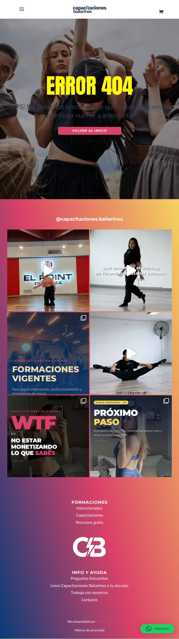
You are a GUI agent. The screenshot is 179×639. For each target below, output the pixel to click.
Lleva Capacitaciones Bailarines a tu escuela (89, 585)
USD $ (168, 75)
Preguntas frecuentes (89, 578)
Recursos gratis (89, 522)
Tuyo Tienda (104, 621)
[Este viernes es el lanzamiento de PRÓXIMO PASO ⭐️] (131, 436)
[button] (157, 628)
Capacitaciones (89, 515)
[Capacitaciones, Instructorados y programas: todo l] (48, 353)
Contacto (89, 600)
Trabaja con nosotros (89, 592)
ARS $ (168, 85)
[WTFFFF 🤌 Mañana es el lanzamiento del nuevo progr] (48, 436)
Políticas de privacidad (89, 630)
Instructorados (89, 508)
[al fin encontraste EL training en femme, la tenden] (131, 270)
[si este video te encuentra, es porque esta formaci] (48, 270)
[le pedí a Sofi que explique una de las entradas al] (131, 353)
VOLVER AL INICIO (89, 130)
